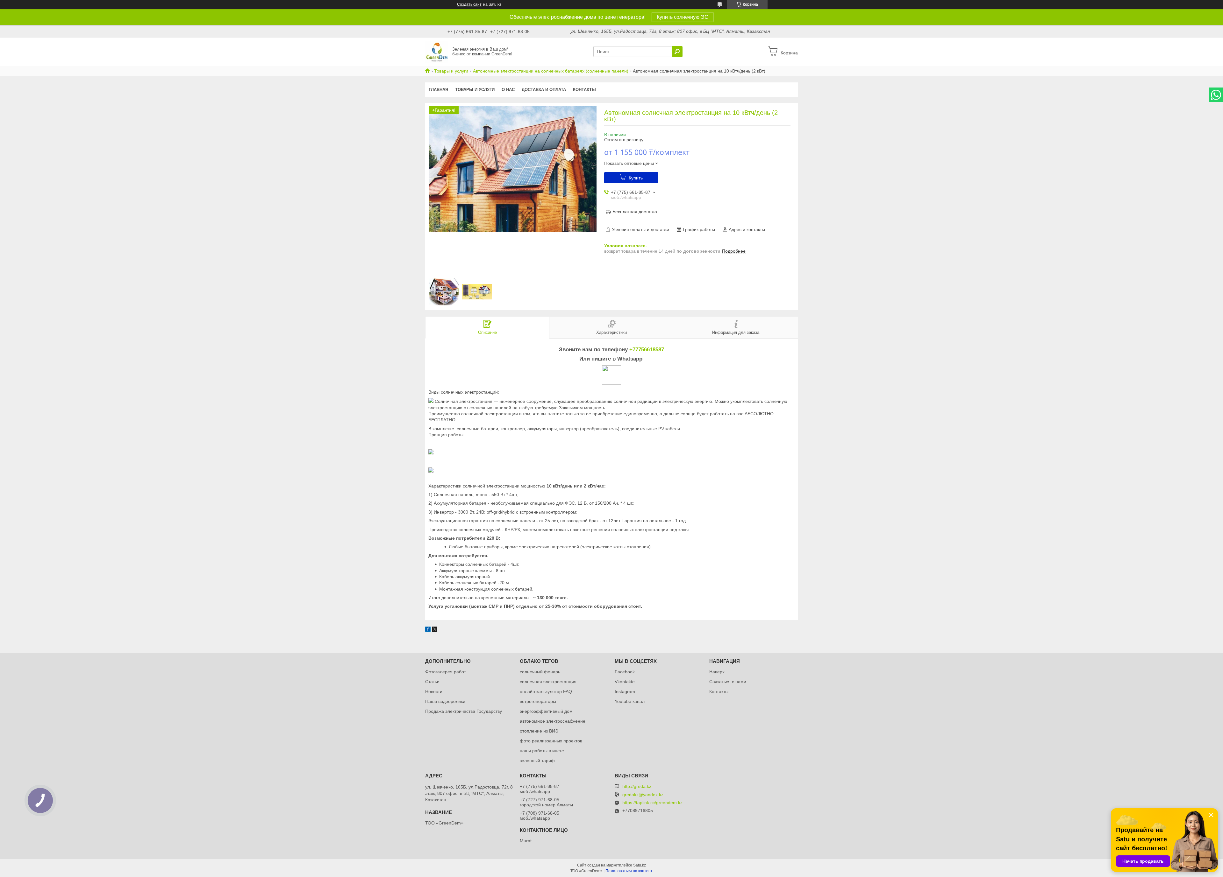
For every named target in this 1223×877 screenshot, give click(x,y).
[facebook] (428, 630)
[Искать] (677, 51)
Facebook (625, 671)
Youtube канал (630, 701)
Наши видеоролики (445, 701)
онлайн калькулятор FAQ (546, 691)
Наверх (717, 671)
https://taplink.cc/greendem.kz (652, 802)
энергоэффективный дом (546, 711)
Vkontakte (625, 681)
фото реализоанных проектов (551, 740)
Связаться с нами (727, 681)
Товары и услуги (451, 71)
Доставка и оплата (544, 89)
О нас (508, 89)
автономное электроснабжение (552, 721)
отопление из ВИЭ (539, 730)
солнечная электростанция (548, 681)
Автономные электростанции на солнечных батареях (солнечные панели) (550, 71)
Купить (636, 177)
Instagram (625, 691)
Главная (438, 89)
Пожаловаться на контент (629, 871)
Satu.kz (639, 865)
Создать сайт (469, 4)
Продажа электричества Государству (463, 711)
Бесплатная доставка (634, 211)
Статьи (432, 681)
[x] (434, 630)
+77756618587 (646, 350)
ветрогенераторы (538, 701)
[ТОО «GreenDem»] (436, 51)
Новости (433, 691)
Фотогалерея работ (445, 671)
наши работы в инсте (542, 750)
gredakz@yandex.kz (642, 794)
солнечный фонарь (540, 671)
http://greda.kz (636, 786)
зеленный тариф (537, 760)
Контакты (584, 89)
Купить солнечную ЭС (682, 17)
